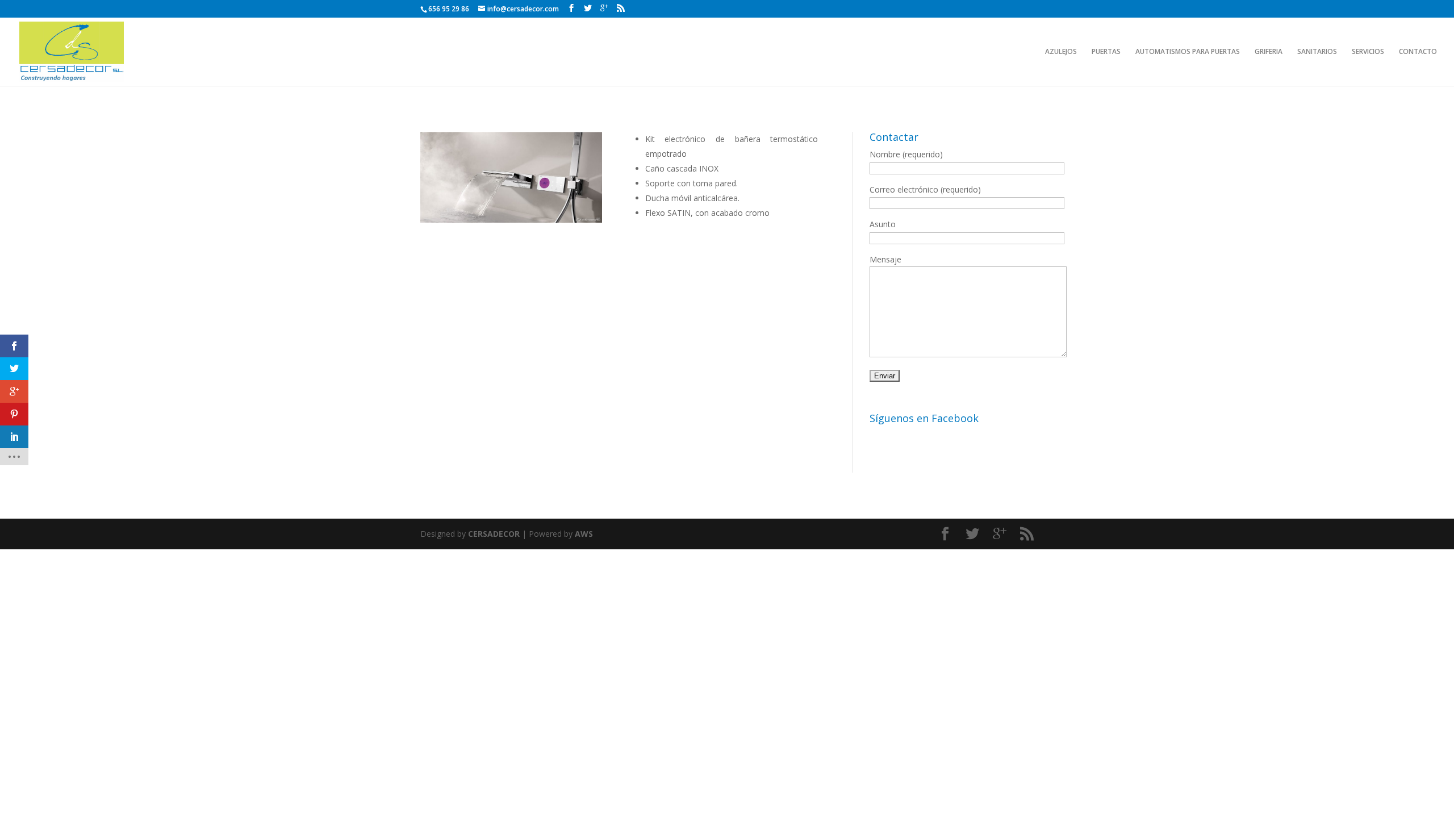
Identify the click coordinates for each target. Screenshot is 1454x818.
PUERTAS (1106, 52)
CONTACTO (1418, 52)
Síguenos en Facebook (924, 418)
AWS (584, 533)
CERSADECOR (494, 533)
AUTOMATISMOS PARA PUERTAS (1187, 52)
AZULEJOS (1061, 52)
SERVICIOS (1368, 52)
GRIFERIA (1268, 52)
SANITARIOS (1317, 52)
